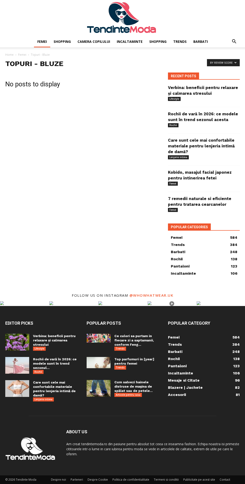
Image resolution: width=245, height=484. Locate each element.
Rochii (173, 125)
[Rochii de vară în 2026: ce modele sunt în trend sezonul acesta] (17, 365)
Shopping (62, 41)
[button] (234, 42)
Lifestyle (174, 98)
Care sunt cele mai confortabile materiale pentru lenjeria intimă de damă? (201, 146)
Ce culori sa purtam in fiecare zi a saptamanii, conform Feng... (134, 340)
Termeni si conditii (166, 480)
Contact (225, 480)
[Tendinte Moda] (122, 18)
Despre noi (58, 480)
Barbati (200, 41)
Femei (42, 41)
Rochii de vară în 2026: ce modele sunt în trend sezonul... (55, 363)
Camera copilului (94, 41)
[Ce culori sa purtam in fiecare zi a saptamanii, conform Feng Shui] (99, 338)
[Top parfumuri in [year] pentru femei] (99, 362)
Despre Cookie (98, 480)
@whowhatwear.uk (151, 295)
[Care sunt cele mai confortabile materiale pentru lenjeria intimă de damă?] (17, 388)
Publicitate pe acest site (199, 480)
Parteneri (77, 480)
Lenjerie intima (178, 157)
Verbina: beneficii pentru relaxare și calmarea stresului (54, 340)
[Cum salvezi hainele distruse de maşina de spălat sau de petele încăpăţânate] (99, 388)
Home (9, 55)
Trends (180, 41)
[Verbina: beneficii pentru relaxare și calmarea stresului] (17, 342)
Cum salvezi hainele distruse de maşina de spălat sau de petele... (133, 386)
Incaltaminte (130, 41)
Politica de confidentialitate (130, 480)
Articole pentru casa (128, 394)
